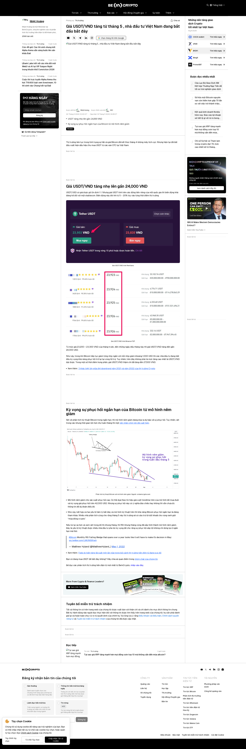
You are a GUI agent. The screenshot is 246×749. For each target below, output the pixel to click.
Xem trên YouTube (195, 230)
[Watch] (206, 208)
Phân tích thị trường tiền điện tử (192, 697)
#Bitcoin (72, 537)
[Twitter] (74, 38)
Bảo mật (176, 735)
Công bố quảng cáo (213, 691)
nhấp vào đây (137, 565)
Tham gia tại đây (28, 136)
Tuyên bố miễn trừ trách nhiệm (91, 619)
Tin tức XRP (188, 687)
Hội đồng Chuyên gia (171, 697)
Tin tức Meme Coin (191, 723)
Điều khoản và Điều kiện (150, 615)
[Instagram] (92, 38)
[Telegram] (80, 38)
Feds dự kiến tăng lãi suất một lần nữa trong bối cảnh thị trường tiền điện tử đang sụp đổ (119, 552)
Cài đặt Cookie (217, 735)
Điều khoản (166, 735)
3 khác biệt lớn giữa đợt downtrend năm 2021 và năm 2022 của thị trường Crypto (116, 368)
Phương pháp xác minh (212, 685)
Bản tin (165, 701)
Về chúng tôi (145, 692)
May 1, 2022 (118, 546)
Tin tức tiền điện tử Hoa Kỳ (191, 708)
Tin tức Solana (189, 719)
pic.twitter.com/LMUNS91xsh (83, 540)
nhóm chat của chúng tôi (146, 559)
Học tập (165, 688)
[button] (38, 691)
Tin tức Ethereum (190, 703)
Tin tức (165, 684)
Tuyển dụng (145, 697)
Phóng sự (70, 20)
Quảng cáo (145, 684)
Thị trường (79, 20)
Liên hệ (143, 688)
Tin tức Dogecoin (190, 714)
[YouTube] (68, 38)
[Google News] (222, 669)
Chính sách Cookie (29, 733)
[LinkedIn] (86, 38)
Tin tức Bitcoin (189, 691)
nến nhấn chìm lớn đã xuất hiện (134, 423)
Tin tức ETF (188, 727)
